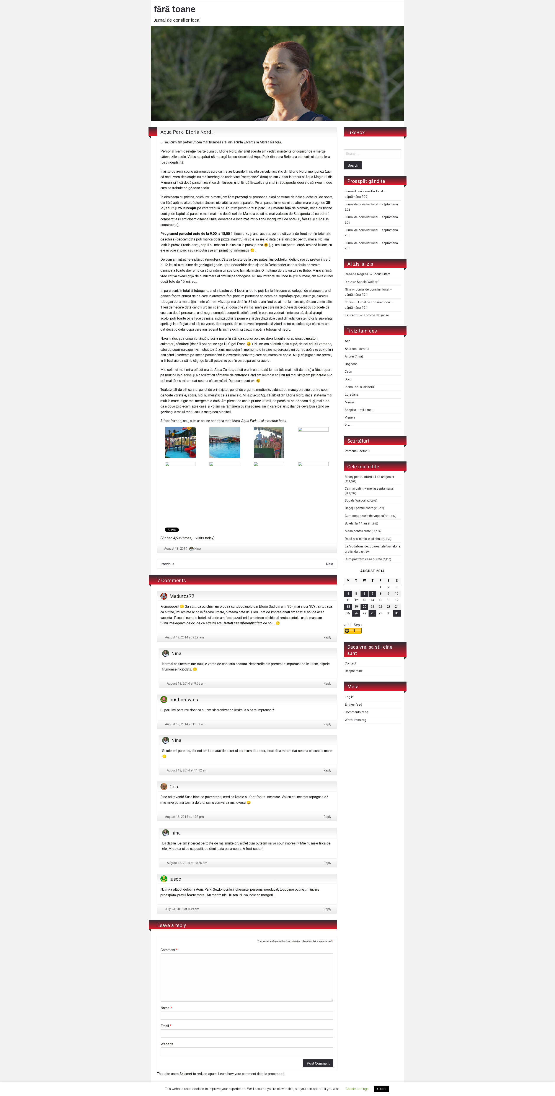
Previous (167, 564)
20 (364, 607)
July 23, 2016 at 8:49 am (181, 909)
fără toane (175, 9)
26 (356, 613)
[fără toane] (277, 73)
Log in (349, 697)
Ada (347, 341)
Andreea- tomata (357, 349)
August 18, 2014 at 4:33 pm (184, 817)
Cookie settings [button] (357, 1089)
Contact (350, 663)
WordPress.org (355, 720)
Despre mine (354, 671)
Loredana (351, 394)
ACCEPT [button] (382, 1089)
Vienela (350, 417)
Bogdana (351, 364)
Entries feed (353, 704)
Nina (197, 548)
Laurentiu (352, 315)
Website (167, 1044)
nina (176, 833)
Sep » (358, 625)
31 (396, 613)
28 (372, 613)
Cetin (348, 371)
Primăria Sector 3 (357, 451)
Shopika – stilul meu (359, 410)
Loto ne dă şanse (376, 315)
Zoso (349, 425)
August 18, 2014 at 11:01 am (185, 724)
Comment (169, 950)
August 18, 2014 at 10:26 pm (186, 863)
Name (166, 1008)
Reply (327, 637)
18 (348, 607)
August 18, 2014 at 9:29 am (184, 637)
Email (166, 1026)
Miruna (349, 402)
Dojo (348, 379)
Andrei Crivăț (354, 356)
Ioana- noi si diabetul (359, 387)
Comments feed (356, 712)
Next (329, 564)
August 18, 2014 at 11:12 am (186, 770)
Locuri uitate (381, 274)
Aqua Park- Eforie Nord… (187, 132)
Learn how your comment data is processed (251, 1074)
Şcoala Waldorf (368, 282)
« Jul (347, 625)
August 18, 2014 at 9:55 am (186, 683)
